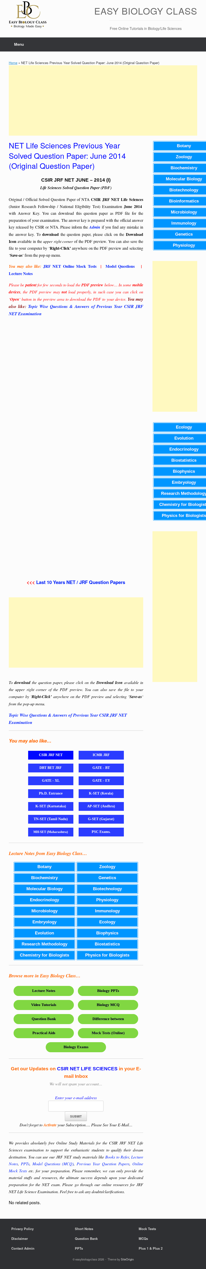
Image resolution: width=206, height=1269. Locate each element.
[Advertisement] (103, 100)
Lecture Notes (21, 273)
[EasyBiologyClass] (27, 15)
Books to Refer (117, 1156)
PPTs (25, 1163)
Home (13, 62)
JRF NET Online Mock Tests (69, 266)
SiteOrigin (127, 1259)
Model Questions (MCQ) (53, 1163)
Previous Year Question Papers (103, 1163)
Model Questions (120, 266)
